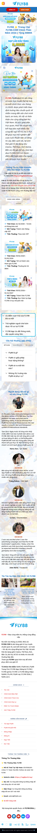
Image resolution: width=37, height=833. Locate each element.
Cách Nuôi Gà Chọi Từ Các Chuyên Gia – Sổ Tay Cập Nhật (28, 591)
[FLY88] (20, 3)
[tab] (14, 199)
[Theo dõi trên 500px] (23, 816)
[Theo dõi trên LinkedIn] (14, 816)
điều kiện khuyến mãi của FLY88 (23, 185)
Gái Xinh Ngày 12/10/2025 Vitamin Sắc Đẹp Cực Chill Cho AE (9, 591)
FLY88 (4, 635)
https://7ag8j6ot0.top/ (23, 176)
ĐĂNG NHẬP (25, 10)
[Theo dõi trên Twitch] (28, 816)
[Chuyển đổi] (3, 316)
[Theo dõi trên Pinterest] (9, 816)
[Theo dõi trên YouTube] (18, 816)
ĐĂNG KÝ (12, 10)
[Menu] (3, 3)
